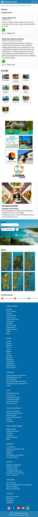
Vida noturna (10, 317)
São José (9, 357)
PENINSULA (30, 270)
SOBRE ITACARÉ (11, 306)
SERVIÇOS (9, 444)
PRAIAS (6, 270)
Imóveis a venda (12, 467)
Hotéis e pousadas (12, 411)
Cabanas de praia (12, 431)
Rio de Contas (11, 325)
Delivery (9, 453)
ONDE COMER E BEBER (14, 426)
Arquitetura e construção (15, 473)
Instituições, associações (15, 455)
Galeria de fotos (12, 329)
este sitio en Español (22, 298)
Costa (8, 349)
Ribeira (8, 351)
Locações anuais (12, 469)
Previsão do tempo (13, 399)
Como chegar (11, 311)
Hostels (9, 419)
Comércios (10, 451)
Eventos (9, 313)
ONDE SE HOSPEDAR (13, 408)
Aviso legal (21, 515)
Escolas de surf (11, 403)
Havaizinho (10, 364)
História (9, 309)
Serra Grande (11, 368)
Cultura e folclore (12, 319)
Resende (9, 345)
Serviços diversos (12, 457)
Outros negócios (12, 475)
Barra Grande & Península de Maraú (19, 485)
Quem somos (13, 515)
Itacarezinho (10, 366)
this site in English (8, 298)
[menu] (36, 1)
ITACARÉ (18, 270)
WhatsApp (10, 499)
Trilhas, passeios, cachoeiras (16, 375)
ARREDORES (10, 480)
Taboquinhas (10, 327)
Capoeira (9, 323)
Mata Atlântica (11, 379)
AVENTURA (10, 372)
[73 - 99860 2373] (4, 31)
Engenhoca (10, 361)
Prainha (9, 355)
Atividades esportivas (13, 377)
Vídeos (8, 331)
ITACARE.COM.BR (6, 295)
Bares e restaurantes (11, 6)
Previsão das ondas (13, 397)
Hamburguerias (11, 437)
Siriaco (8, 353)
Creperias (9, 435)
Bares (8, 439)
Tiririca (29, 6)
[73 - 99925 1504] (4, 62)
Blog (8, 333)
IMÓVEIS (9, 462)
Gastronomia (11, 315)
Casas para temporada (14, 413)
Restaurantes (22, 6)
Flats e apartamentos (13, 417)
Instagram (10, 501)
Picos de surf (10, 395)
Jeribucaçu (10, 359)
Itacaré (3, 6)
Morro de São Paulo (13, 489)
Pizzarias (9, 433)
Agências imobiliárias (13, 465)
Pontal (8, 341)
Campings (9, 421)
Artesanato (10, 321)
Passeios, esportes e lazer (15, 449)
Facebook (9, 503)
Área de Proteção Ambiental (16, 381)
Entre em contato (12, 497)
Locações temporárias (14, 471)
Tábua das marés (12, 401)
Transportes (10, 447)
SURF (8, 390)
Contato (27, 515)
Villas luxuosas (11, 415)
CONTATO (9, 494)
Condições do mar (12, 393)
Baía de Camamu (12, 487)
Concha (9, 343)
